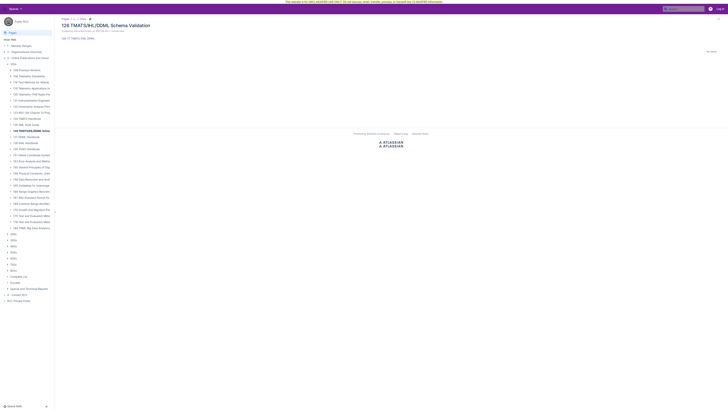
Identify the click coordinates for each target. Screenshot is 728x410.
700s (13, 264)
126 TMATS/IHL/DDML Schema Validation (39, 130)
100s (13, 64)
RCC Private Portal (18, 301)
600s (13, 258)
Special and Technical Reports (29, 288)
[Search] (665, 8)
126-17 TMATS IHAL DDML (78, 38)
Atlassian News (420, 133)
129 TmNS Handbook (26, 149)
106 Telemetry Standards (29, 76)
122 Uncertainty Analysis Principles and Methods (43, 106)
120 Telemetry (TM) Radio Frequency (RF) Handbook (46, 94)
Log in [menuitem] (720, 8)
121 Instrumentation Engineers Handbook (38, 100)
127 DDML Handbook (26, 137)
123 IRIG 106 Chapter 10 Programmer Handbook (43, 112)
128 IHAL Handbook (25, 143)
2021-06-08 (102, 31)
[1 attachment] (90, 18)
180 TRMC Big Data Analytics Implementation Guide (45, 228)
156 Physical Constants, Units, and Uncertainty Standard (48, 173)
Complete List (18, 276)
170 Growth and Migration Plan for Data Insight (42, 209)
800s (13, 270)
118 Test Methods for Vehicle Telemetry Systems (43, 82)
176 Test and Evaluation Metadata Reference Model (45, 222)
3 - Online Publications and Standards (30, 58)
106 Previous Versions (26, 70)
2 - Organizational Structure (24, 52)
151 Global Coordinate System (32, 155)
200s (13, 234)
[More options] (718, 19)
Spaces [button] (14, 8)
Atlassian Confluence (378, 133)
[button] (4, 9)
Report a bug (401, 133)
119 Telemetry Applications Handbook (36, 88)
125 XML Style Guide (26, 124)
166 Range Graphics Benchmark (33, 191)
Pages (65, 18)
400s (13, 246)
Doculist (15, 282)
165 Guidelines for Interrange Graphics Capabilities (44, 185)
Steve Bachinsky (83, 31)
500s (13, 252)
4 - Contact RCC (17, 294)
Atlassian (391, 142)
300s (13, 240)
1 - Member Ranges (19, 45)
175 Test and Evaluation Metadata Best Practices (43, 216)
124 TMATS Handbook (27, 118)
